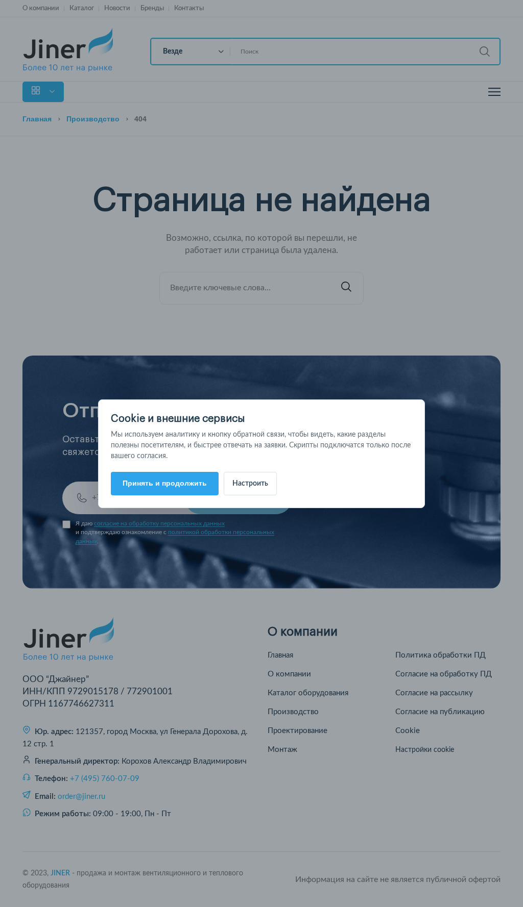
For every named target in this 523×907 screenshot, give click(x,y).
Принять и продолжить (165, 483)
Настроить (250, 483)
